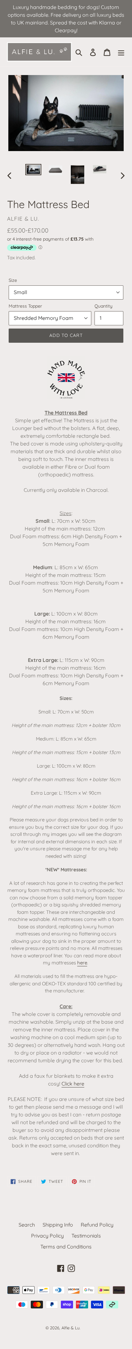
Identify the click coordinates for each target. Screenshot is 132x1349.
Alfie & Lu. (71, 1327)
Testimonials (86, 1235)
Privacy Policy (47, 1235)
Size (13, 280)
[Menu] (121, 51)
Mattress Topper (25, 306)
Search (27, 1224)
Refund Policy (97, 1224)
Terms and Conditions (66, 1246)
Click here (73, 1083)
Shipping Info (58, 1224)
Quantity (103, 306)
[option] (33, 171)
